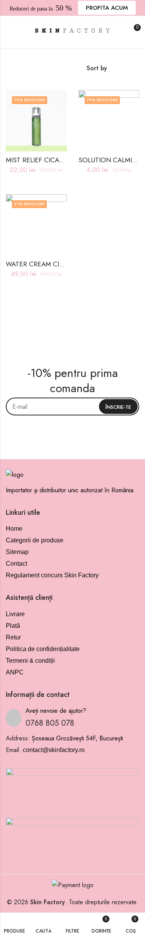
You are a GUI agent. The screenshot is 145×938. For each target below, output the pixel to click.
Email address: (72, 406)
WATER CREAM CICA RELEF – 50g (57, 264)
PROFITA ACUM (107, 7)
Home (14, 528)
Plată (13, 625)
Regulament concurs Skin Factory (52, 575)
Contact (16, 563)
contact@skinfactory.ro (54, 750)
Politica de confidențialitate (43, 649)
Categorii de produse (34, 540)
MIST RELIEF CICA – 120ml (45, 160)
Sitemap (17, 552)
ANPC (15, 672)
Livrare (15, 614)
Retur (13, 637)
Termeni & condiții (30, 660)
